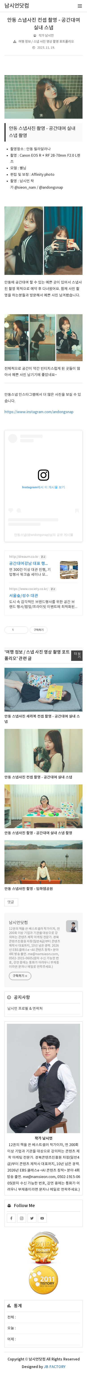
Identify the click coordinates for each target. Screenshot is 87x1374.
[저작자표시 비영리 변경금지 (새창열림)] (54, 630)
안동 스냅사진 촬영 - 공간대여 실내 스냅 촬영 (38, 833)
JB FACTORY (54, 1367)
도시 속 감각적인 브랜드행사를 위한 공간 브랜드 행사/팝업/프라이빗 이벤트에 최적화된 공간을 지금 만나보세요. (42, 604)
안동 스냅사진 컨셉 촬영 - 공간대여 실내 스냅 (38, 777)
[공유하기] (18, 630)
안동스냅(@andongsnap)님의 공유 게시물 (43, 534)
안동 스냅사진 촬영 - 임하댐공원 (28, 889)
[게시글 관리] (23, 630)
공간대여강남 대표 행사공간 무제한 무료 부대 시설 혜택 (30, 563)
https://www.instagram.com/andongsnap (38, 412)
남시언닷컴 (18, 922)
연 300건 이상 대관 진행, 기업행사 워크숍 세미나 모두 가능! (30, 572)
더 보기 (77, 655)
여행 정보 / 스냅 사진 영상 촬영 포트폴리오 (46, 42)
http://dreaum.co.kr (23, 557)
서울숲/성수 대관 (23, 596)
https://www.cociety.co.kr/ (28, 589)
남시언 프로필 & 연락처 (25, 1009)
